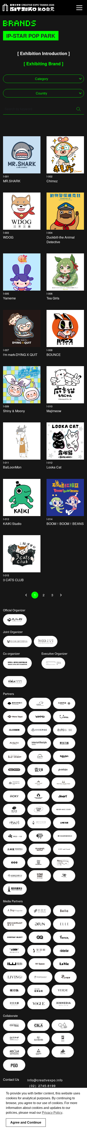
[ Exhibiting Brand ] (43, 63)
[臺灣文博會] (28, 7)
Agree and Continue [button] (25, 1122)
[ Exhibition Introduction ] (43, 53)
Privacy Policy (52, 1112)
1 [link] (35, 595)
